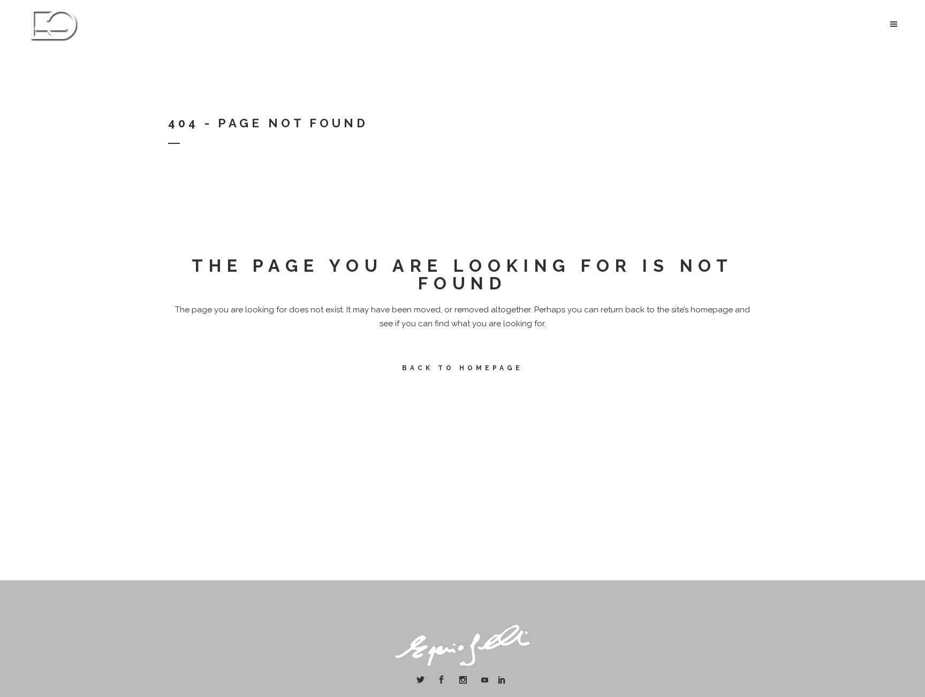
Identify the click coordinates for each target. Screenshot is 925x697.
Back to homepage (462, 368)
